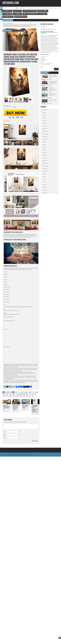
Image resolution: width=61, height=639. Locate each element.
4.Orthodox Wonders (43, 11)
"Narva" (54, 50)
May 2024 (44, 181)
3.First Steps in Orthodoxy (29, 11)
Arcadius (48, 48)
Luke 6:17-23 (43, 64)
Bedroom (22, 392)
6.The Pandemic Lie (17, 14)
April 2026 (44, 120)
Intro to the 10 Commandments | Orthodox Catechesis (52, 89)
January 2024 (45, 192)
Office (7, 395)
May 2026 (44, 117)
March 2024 (45, 187)
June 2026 (44, 115)
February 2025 (45, 157)
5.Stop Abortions (7, 14)
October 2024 (45, 168)
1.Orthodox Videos (7, 11)
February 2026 (45, 125)
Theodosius (42, 37)
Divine (10, 394)
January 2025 (45, 160)
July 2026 (44, 112)
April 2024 (44, 184)
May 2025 (44, 149)
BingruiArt (26, 392)
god (16, 394)
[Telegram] (1, 14)
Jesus (32, 394)
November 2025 (45, 133)
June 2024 (44, 179)
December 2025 (45, 131)
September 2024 (45, 171)
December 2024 (45, 163)
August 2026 (45, 109)
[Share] (1, 19)
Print (24, 395)
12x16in (16, 392)
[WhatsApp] (1, 12)
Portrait (17, 395)
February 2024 (45, 189)
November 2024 (45, 165)
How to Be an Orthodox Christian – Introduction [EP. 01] (6, 407)
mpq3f (22, 30)
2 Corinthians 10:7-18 (44, 56)
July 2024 (44, 176)
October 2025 (45, 136)
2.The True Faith (17, 11)
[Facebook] (1, 7)
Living (35, 394)
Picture (14, 395)
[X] (1, 10)
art (19, 392)
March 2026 (45, 123)
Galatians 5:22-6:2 (44, 63)
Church (4, 394)
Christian (37, 392)
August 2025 (45, 141)
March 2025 (45, 155)
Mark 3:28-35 (43, 57)
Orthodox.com (11, 3)
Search (42, 67)
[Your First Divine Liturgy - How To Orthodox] (26, 401)
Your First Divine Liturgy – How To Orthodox (25, 407)
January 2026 (45, 128)
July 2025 (44, 144)
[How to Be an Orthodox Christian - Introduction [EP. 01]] (7, 401)
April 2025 (44, 152)
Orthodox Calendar (47, 24)
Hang (29, 394)
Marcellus (51, 49)
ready (27, 395)
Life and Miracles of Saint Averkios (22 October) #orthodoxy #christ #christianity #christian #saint (35, 408)
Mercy (4, 395)
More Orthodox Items (10, 23)
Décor (7, 394)
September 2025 (45, 139)
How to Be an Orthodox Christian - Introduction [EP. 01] (52, 76)
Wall (32, 395)
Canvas (30, 392)
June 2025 (44, 147)
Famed (13, 394)
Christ (33, 392)
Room (30, 395)
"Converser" (48, 50)
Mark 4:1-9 (42, 61)
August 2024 (45, 173)
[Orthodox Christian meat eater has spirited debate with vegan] (16, 401)
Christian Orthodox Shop (21, 16)
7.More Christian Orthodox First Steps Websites (35, 14)
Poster (21, 395)
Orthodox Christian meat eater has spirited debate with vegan (16, 407)
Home (4, 23)
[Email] (1, 17)
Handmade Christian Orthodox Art (23, 394)
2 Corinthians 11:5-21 (44, 60)
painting (10, 395)
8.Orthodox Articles (8, 16)
